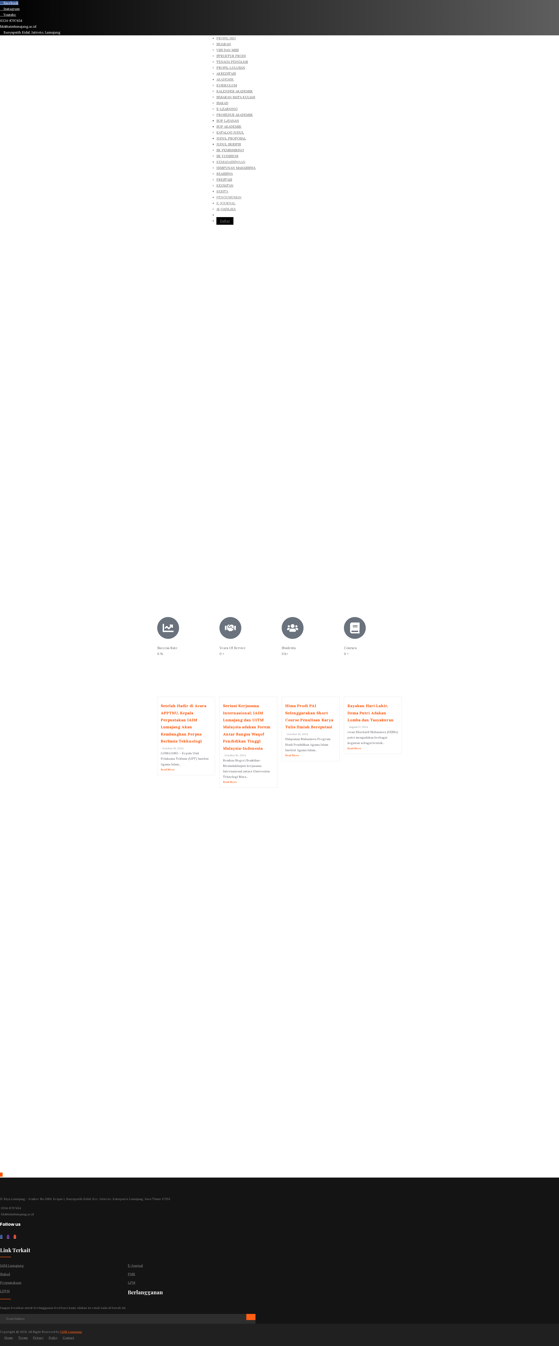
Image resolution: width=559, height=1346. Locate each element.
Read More (168, 769)
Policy (53, 1338)
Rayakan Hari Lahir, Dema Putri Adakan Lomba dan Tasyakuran (370, 712)
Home (8, 1338)
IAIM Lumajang (71, 1332)
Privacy (38, 1338)
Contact (68, 1338)
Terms (23, 1338)
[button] (108, 158)
